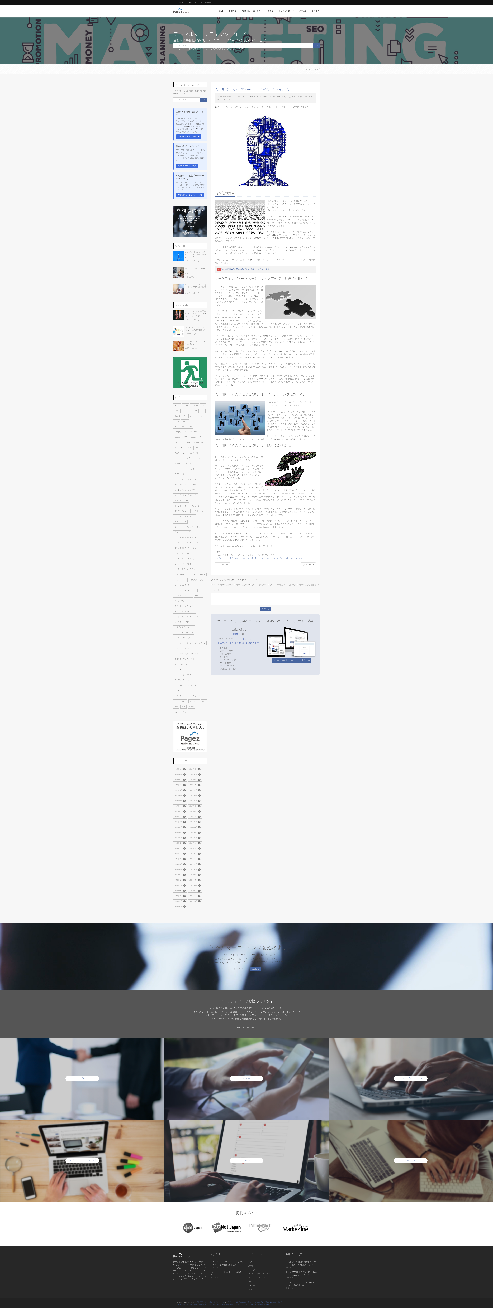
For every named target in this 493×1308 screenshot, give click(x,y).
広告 (176, 707)
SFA (189, 448)
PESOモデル (198, 442)
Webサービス (180, 453)
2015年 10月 (180, 854)
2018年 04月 (180, 775)
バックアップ (180, 638)
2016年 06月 (180, 833)
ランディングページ (182, 680)
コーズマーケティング (183, 564)
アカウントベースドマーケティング (188, 479)
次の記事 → (308, 564)
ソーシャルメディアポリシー (185, 590)
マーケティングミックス (184, 670)
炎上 (183, 707)
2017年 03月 (194, 806)
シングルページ (180, 574)
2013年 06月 (180, 907)
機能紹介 (232, 11)
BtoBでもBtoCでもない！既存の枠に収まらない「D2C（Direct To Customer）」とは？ (196, 313)
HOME (308, 69)
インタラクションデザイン (185, 490)
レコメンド (273, 107)
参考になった (242, 584)
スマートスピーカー (197, 574)
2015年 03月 (194, 870)
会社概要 (316, 11)
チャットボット (180, 601)
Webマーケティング (224, 107)
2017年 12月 (180, 785)
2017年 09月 (194, 790)
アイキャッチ (179, 474)
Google (185, 421)
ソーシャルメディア (182, 585)
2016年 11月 (194, 817)
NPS (188, 442)
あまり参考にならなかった (283, 584)
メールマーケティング (183, 675)
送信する (265, 609)
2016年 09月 (194, 822)
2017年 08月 (180, 796)
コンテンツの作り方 (240, 107)
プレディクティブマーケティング (187, 654)
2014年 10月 (180, 885)
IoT (182, 442)
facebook (178, 463)
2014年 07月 (194, 891)
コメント (215, 590)
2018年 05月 (194, 769)
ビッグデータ (200, 643)
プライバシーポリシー (212, 1302)
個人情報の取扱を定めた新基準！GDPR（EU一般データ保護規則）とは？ (195, 254)
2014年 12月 (180, 880)
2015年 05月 (194, 864)
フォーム (251, 1282)
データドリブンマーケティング (186, 617)
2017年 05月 (194, 801)
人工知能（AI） (284, 107)
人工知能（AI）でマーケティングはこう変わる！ (254, 89)
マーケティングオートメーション (259, 1274)
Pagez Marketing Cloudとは (246, 1027)
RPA (176, 448)
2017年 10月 (180, 790)
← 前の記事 (222, 564)
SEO (182, 448)
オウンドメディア (198, 511)
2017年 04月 (180, 806)
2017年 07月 (194, 796)
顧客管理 (251, 1266)
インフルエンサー (181, 500)
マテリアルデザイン (182, 664)
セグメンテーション (197, 580)
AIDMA (177, 405)
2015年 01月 (194, 875)
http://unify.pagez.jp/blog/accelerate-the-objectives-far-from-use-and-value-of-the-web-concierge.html (258, 558)
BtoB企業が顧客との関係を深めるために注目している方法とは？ (245, 269)
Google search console (183, 426)
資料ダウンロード (286, 11)
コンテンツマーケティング (258, 107)
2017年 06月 (180, 801)
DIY (185, 416)
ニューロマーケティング (184, 632)
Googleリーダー (197, 437)
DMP (191, 416)
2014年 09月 (194, 885)
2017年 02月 (180, 811)
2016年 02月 (180, 843)
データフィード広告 (182, 622)
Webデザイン (194, 453)
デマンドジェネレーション (185, 611)
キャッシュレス (180, 522)
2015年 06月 (180, 864)
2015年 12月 (180, 848)
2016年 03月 (194, 838)
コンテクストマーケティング (185, 548)
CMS (203, 405)
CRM (176, 411)
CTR (190, 411)
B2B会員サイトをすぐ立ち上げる (190, 195)
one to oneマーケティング (185, 469)
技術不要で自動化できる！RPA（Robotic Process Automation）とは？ (195, 271)
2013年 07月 (194, 901)
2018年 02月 (180, 780)
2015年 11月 (194, 848)
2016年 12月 (180, 817)
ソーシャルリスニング (183, 596)
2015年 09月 (194, 854)
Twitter (197, 448)
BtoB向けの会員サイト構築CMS (204, 1305)
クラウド (200, 527)
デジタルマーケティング (184, 606)
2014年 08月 (180, 891)
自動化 (191, 707)
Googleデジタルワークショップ (186, 432)
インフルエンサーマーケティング (187, 506)
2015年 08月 (180, 859)
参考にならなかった (309, 584)
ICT (176, 442)
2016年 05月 (194, 833)
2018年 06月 (180, 769)
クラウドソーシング (182, 532)
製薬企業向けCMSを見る (187, 165)
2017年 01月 (194, 811)
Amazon (195, 405)
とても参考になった (223, 584)
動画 (203, 701)
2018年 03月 (194, 775)
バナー (190, 638)
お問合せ (303, 11)
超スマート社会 (180, 712)
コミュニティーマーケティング (186, 543)
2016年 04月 (180, 838)
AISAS (185, 405)
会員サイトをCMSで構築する (189, 136)
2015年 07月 (194, 859)
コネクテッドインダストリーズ (186, 537)
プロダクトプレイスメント (185, 659)
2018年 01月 (194, 780)
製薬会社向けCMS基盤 (255, 1302)
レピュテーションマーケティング (187, 696)
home (220, 11)
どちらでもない (259, 584)
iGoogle (188, 463)
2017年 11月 (194, 785)
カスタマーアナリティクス (185, 516)
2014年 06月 (180, 896)
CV (196, 411)
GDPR (177, 421)
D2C (202, 411)
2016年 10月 (180, 822)
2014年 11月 (194, 880)
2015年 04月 (180, 870)
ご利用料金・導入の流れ (252, 11)
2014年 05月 (194, 896)
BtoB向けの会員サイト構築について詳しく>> (291, 660)
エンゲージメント (181, 511)
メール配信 (251, 1270)
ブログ (270, 11)
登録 (316, 45)
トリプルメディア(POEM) (184, 627)
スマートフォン (180, 580)
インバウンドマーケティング (185, 495)
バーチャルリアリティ (183, 643)
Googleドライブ (181, 437)
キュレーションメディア (184, 527)
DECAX (177, 416)
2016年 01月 (194, 843)
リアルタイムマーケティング (185, 685)
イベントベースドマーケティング (187, 485)
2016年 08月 (180, 827)
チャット (198, 596)
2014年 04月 (180, 901)
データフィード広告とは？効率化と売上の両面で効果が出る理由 (195, 287)
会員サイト (194, 701)
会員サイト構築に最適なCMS (236, 1302)
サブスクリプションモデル (185, 569)
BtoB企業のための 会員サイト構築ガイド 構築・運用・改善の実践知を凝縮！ (243, 1305)
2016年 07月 (194, 827)
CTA (183, 411)
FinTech (200, 416)
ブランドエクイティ (182, 648)
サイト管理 (251, 1286)
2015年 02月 (180, 875)
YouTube (197, 458)
